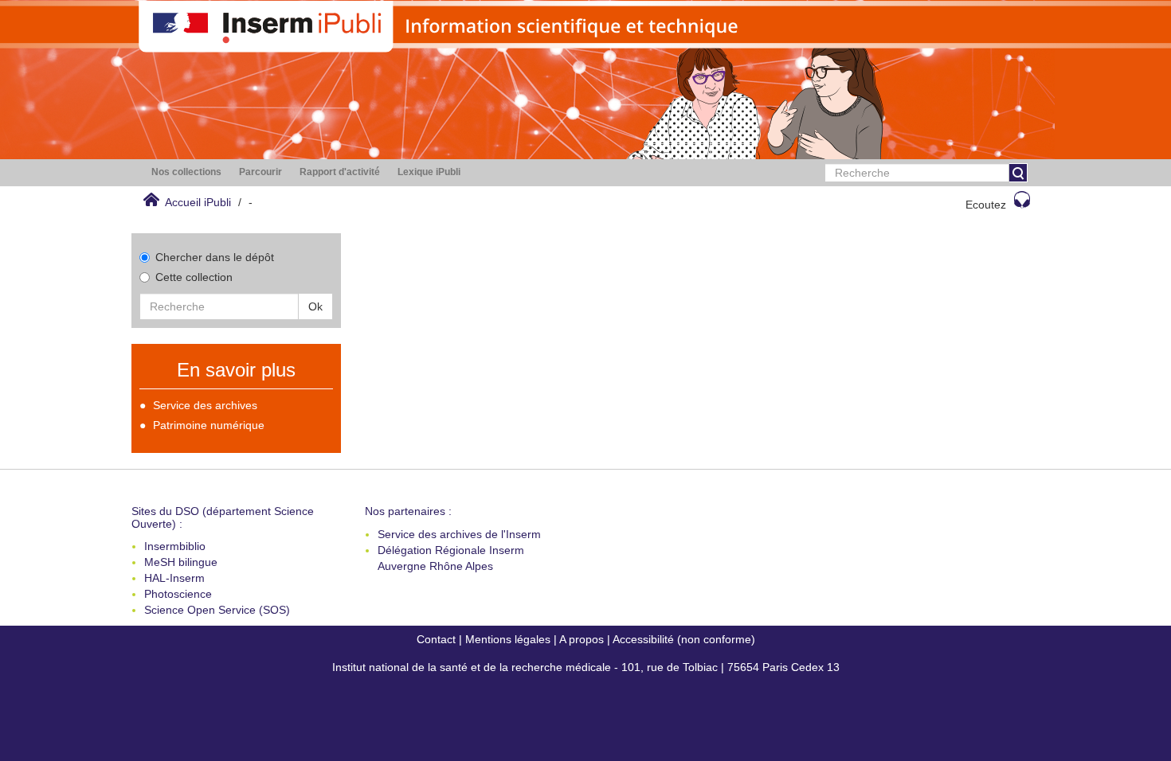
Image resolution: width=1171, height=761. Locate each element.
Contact (436, 639)
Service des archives (205, 405)
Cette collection (194, 277)
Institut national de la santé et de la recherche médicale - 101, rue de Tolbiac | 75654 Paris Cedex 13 (586, 667)
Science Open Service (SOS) (217, 609)
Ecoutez (985, 204)
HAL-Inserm (174, 578)
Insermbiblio (175, 546)
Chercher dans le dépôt (214, 257)
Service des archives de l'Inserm (459, 534)
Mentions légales (507, 639)
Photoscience (178, 593)
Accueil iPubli (198, 202)
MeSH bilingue (180, 562)
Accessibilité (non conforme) (684, 639)
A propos (581, 639)
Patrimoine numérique (208, 425)
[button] (186, 172)
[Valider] (1018, 172)
